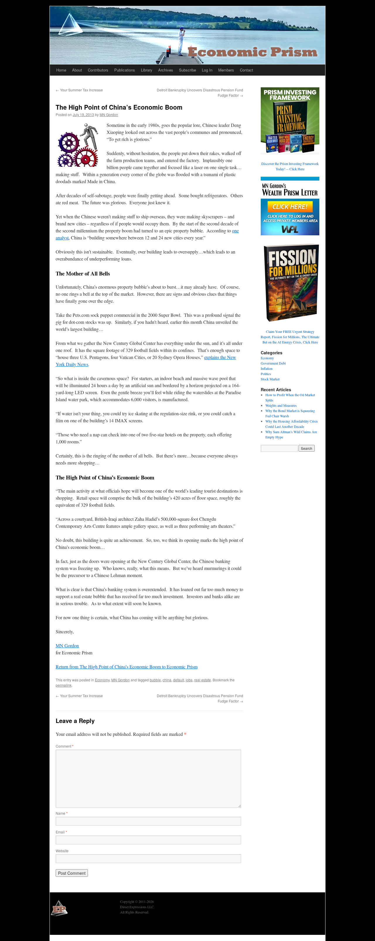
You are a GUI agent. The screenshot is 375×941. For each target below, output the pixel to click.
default (178, 679)
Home (61, 70)
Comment (65, 745)
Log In (207, 70)
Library (146, 70)
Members (226, 70)
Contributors (98, 70)
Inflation (266, 368)
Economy (102, 679)
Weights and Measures (281, 405)
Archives (165, 70)
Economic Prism (66, 927)
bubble (155, 679)
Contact (246, 70)
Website (62, 850)
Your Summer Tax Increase (79, 89)
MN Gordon (109, 114)
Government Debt (273, 363)
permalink (63, 685)
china (167, 679)
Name (62, 813)
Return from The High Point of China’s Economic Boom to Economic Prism (126, 666)
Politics (266, 373)
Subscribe (187, 70)
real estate (202, 679)
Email (61, 831)
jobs (189, 679)
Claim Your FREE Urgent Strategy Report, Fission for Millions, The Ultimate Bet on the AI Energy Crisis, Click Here (290, 336)
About (77, 70)
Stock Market (270, 379)
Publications (124, 70)
